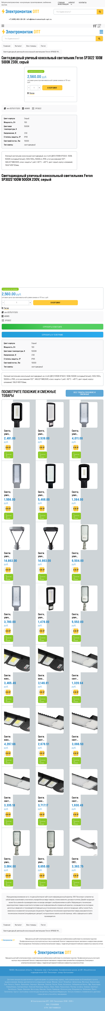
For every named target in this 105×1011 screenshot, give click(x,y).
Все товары (31, 46)
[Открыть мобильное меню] (3, 26)
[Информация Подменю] (71, 4)
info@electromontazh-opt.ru (39, 19)
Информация (63, 4)
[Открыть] (101, 31)
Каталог (72, 3)
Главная (61, 3)
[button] (10, 447)
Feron (43, 46)
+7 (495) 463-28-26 (17, 19)
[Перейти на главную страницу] (21, 31)
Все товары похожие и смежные (85, 393)
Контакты (83, 3)
